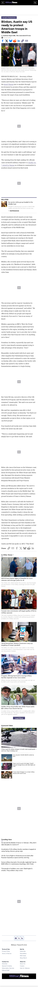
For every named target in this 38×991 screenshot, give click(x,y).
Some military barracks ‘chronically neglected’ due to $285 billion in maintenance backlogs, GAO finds (18, 863)
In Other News (6, 555)
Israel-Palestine (8, 17)
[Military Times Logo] (11, 2)
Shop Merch (23, 958)
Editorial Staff (5, 970)
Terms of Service (6, 953)
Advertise (4, 964)
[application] (19, 738)
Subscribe (23, 951)
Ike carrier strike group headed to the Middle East (20, 203)
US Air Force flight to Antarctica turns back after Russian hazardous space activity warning (17, 856)
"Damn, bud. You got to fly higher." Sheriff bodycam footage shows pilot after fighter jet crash (24, 765)
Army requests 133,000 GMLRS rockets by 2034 (23, 755)
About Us (22, 964)
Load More (19, 718)
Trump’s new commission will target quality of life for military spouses (19, 612)
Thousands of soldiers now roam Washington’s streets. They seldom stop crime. (16, 869)
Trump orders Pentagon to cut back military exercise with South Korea (23, 772)
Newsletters (23, 953)
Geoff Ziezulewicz (14, 210)
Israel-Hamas (8, 84)
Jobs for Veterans (25, 968)
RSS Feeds (23, 956)
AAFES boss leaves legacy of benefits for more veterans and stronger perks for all (16, 579)
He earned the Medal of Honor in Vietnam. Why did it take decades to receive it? (18, 844)
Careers (22, 966)
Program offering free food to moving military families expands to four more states (16, 677)
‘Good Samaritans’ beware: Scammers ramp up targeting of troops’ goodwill (17, 644)
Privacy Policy (6, 951)
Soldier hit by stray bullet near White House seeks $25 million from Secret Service (17, 707)
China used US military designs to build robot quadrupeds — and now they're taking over (19, 750)
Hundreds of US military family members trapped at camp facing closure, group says (18, 850)
